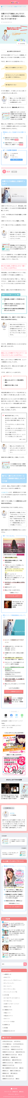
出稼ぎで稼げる (6, 1060)
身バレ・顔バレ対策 (7, 727)
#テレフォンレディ (9, 983)
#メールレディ (8, 986)
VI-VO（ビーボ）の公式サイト (14, 906)
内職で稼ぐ (14, 1057)
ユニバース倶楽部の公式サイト (13, 691)
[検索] (25, 964)
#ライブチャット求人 (9, 989)
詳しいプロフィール (17, 159)
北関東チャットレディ (8, 1062)
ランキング (6, 1049)
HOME (14, 1089)
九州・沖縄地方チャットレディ (10, 1054)
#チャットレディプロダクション (12, 980)
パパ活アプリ (4, 492)
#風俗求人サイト (8, 1016)
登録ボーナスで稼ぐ (15, 1070)
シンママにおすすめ (18, 1044)
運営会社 (21, 1091)
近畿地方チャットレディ (8, 1078)
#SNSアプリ (7, 977)
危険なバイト (18, 1062)
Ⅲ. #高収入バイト (7, 1010)
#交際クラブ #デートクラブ (15, 721)
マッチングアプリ (15, 1046)
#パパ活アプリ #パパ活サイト (12, 998)
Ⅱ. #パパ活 (5, 995)
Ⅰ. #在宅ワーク (6, 974)
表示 (14, 171)
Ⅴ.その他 (5, 1028)
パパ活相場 (6, 1046)
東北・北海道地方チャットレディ (10, 1068)
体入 (20, 1054)
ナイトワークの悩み (9, 1021)
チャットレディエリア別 (10, 992)
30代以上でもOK (7, 1041)
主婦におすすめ (6, 725)
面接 (17, 1078)
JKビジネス (17, 1041)
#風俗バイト (7, 1013)
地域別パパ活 (7, 1007)
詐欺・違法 (14, 1073)
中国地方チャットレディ (16, 1049)
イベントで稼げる (7, 1044)
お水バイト (7, 1018)
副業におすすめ (16, 725)
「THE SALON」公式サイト (13, 596)
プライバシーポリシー (13, 1094)
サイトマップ (7, 1091)
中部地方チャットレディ (8, 1052)
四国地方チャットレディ (8, 1065)
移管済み (6, 1073)
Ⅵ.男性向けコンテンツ (8, 1031)
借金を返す (6, 1057)
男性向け (5, 1070)
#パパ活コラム (8, 1001)
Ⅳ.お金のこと (6, 1024)
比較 (21, 1068)
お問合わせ (15, 1091)
